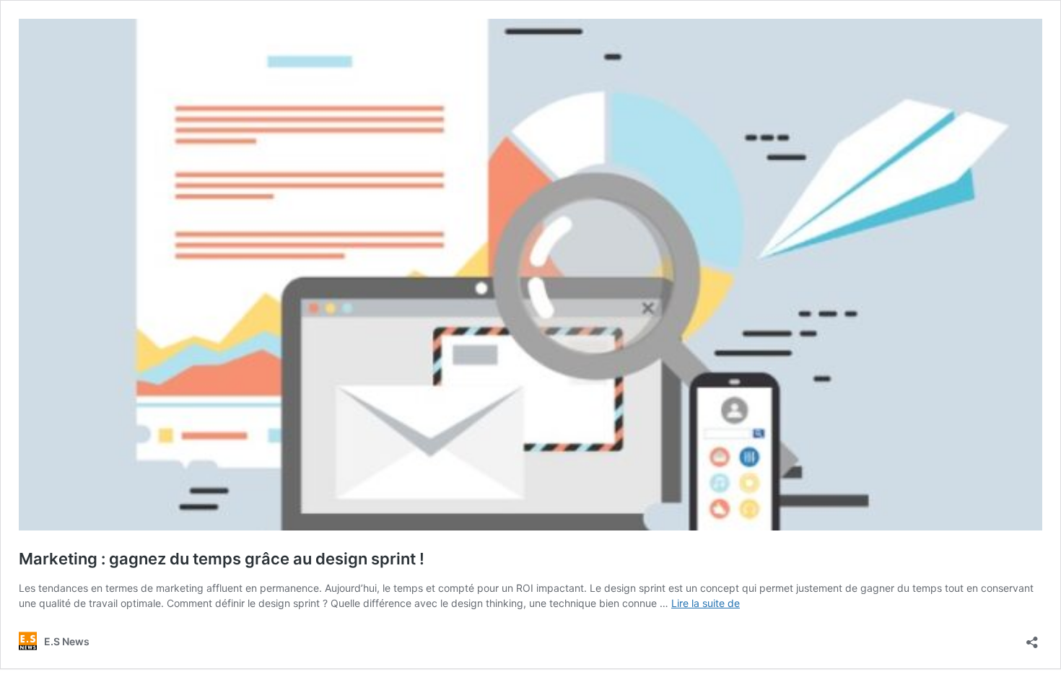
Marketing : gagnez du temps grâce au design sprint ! (221, 558)
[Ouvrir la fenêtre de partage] (1032, 637)
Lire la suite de (705, 603)
